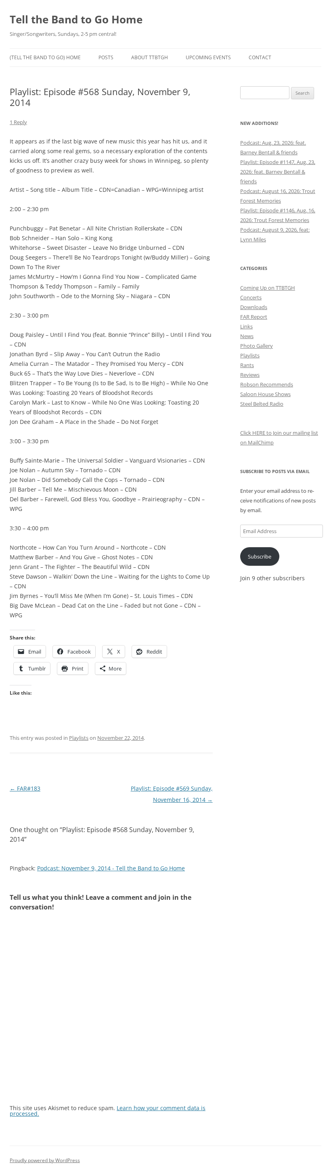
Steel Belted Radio (261, 403)
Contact (260, 57)
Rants (247, 365)
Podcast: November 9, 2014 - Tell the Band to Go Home (111, 868)
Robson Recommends (266, 384)
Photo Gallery (256, 345)
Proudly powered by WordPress (45, 1160)
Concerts (251, 297)
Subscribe (259, 556)
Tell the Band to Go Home (76, 19)
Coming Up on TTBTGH (267, 287)
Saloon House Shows (265, 394)
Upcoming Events (208, 57)
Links (246, 326)
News (246, 336)
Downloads (253, 307)
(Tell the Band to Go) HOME (45, 57)
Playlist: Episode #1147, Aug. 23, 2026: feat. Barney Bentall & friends (277, 171)
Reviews (250, 374)
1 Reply (18, 122)
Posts (105, 57)
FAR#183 (25, 788)
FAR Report (253, 316)
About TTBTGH (149, 57)
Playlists (78, 737)
